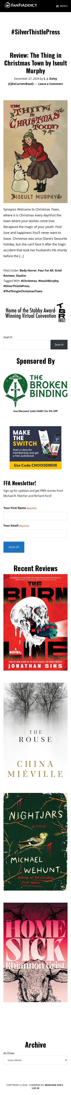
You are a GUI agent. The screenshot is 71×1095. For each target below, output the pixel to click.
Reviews (9, 276)
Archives (8, 1053)
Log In (35, 1088)
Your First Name (19, 508)
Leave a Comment (50, 84)
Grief (58, 270)
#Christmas (29, 281)
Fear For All (45, 270)
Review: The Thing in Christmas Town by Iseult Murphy (35, 62)
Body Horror (28, 270)
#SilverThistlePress (16, 286)
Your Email (16, 525)
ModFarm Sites (54, 1085)
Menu (64, 6)
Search (7, 337)
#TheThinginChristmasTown (22, 291)
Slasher (21, 276)
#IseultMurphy (48, 281)
